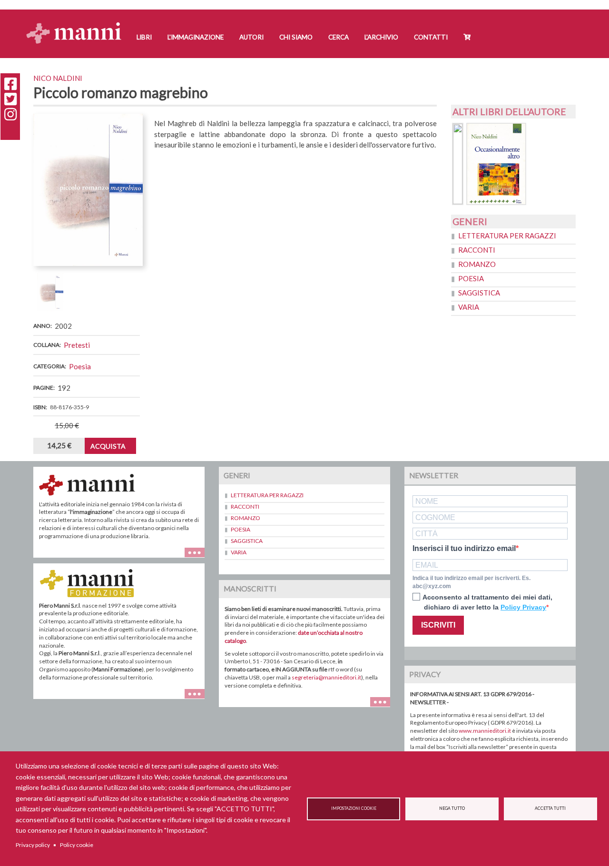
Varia (468, 307)
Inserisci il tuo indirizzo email (464, 548)
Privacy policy (33, 844)
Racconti (476, 250)
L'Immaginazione (195, 37)
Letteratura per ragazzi (507, 235)
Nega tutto (452, 808)
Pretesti (77, 345)
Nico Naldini (57, 78)
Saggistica (479, 292)
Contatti (431, 37)
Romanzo (477, 264)
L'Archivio (381, 37)
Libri (144, 37)
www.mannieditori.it (485, 730)
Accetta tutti (550, 808)
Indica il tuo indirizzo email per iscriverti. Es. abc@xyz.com (471, 582)
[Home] (77, 24)
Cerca (338, 37)
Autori (251, 37)
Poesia (80, 366)
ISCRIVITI (438, 625)
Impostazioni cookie (353, 808)
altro (198, 698)
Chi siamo (296, 37)
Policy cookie (76, 844)
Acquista (108, 446)
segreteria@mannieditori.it (326, 677)
